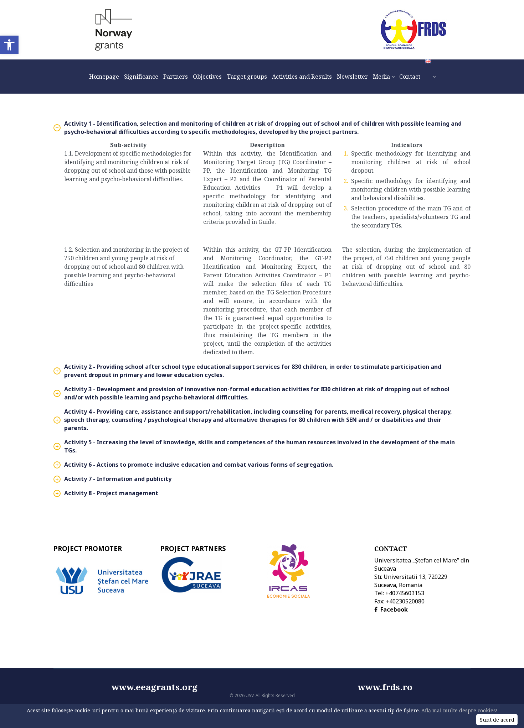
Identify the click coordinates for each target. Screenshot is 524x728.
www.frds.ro (385, 687)
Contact (390, 548)
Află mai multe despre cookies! (459, 710)
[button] (9, 45)
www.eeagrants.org (235, 687)
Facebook (394, 609)
